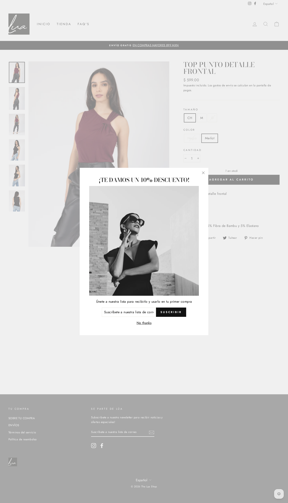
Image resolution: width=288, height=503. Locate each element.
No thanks (144, 322)
